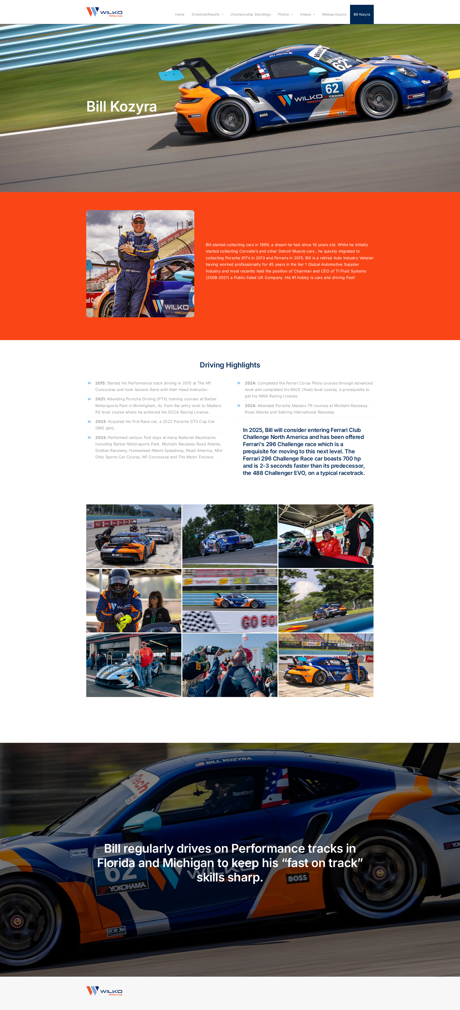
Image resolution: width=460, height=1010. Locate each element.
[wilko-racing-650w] (104, 9)
